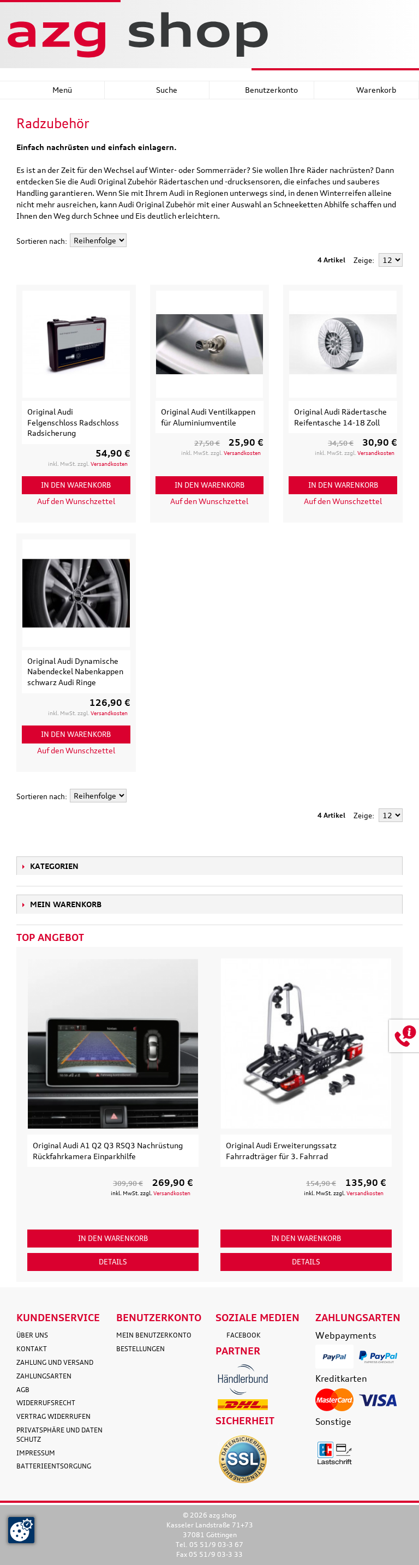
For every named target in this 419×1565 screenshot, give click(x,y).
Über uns (32, 1335)
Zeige (363, 260)
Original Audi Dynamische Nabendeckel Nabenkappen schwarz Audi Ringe (75, 671)
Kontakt (31, 1349)
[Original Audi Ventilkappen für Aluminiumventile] (209, 344)
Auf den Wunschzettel (76, 501)
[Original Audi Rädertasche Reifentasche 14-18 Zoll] (343, 344)
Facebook (243, 1335)
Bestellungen (140, 1349)
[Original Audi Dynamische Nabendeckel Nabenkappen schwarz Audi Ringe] (76, 593)
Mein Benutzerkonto (153, 1335)
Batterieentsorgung (53, 1466)
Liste (394, 241)
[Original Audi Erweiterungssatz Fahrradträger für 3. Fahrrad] (306, 1043)
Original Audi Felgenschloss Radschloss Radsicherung (73, 422)
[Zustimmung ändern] (21, 1530)
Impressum (35, 1453)
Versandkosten (109, 463)
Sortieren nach (40, 241)
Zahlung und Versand (54, 1362)
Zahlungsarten (43, 1376)
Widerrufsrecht (45, 1403)
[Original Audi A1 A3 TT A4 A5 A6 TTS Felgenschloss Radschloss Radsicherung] (76, 344)
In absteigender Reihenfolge (136, 241)
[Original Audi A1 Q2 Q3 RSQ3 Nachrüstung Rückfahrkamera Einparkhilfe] (113, 1043)
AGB (22, 1390)
